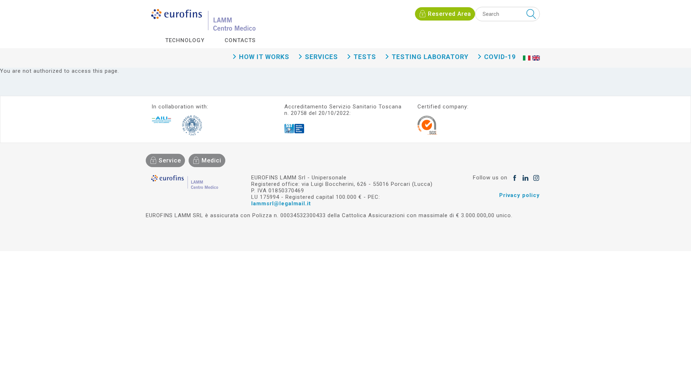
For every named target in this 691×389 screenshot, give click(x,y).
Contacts (240, 40)
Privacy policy (519, 195)
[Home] (203, 19)
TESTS (364, 57)
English (535, 65)
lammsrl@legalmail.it (281, 203)
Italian (526, 65)
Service (170, 160)
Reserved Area (449, 13)
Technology (184, 40)
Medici (211, 160)
